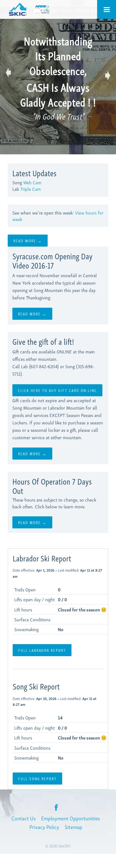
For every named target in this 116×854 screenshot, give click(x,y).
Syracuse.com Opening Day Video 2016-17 (52, 260)
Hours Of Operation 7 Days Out (52, 485)
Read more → (27, 240)
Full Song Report (37, 778)
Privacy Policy (44, 827)
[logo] (17, 9)
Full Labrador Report (42, 650)
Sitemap (73, 827)
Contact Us (23, 818)
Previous (9, 74)
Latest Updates (34, 172)
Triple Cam (30, 188)
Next (107, 74)
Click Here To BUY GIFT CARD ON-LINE (57, 390)
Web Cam (32, 182)
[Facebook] (56, 807)
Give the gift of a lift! (43, 341)
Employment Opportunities (70, 818)
